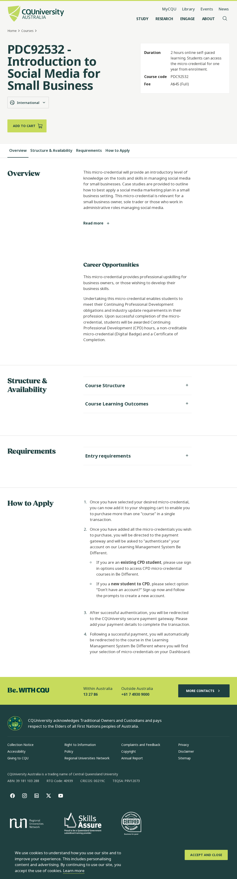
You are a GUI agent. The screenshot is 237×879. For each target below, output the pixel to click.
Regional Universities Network (86, 758)
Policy (68, 751)
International (28, 102)
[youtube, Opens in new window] (61, 796)
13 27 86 (90, 694)
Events (206, 9)
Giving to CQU (17, 758)
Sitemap (184, 758)
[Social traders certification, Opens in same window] (131, 824)
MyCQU (169, 9)
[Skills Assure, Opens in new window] (82, 823)
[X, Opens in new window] (49, 796)
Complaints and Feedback (140, 744)
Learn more (73, 870)
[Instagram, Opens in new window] (24, 796)
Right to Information (80, 744)
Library (188, 9)
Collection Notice (20, 744)
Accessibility (16, 751)
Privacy (183, 744)
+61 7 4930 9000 (135, 694)
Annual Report (132, 758)
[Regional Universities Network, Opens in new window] (25, 824)
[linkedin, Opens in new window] (36, 796)
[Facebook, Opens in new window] (12, 796)
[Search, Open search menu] (225, 19)
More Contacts (200, 691)
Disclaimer (186, 751)
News (223, 9)
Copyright (128, 751)
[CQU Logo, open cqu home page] (35, 14)
